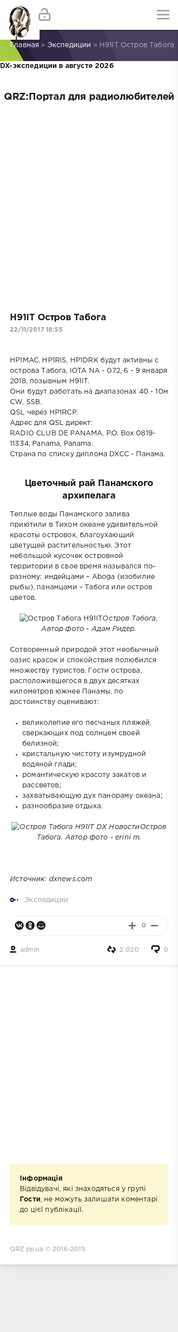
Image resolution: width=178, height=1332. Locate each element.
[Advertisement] (89, 203)
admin (30, 950)
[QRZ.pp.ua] (15, 15)
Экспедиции (46, 900)
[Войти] (44, 15)
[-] (154, 925)
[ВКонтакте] (19, 925)
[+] (132, 925)
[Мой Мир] (41, 925)
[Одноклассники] (30, 925)
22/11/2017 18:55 (36, 330)
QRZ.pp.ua (27, 1249)
